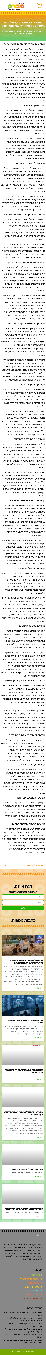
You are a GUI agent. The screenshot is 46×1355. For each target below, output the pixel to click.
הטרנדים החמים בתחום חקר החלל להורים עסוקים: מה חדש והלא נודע (24, 1319)
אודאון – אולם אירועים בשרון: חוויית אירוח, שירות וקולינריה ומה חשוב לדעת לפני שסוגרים (26, 961)
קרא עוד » (39, 988)
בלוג (35, 31)
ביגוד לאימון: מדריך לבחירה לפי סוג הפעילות (27, 1169)
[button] (4, 865)
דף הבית (42, 31)
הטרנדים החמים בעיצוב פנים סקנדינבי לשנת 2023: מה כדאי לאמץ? (23, 1341)
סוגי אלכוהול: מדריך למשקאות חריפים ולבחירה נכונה (24, 1209)
